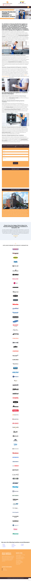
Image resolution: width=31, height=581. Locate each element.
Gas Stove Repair (18, 555)
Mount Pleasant (14, 545)
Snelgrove (13, 546)
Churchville (4, 546)
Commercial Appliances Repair (20, 554)
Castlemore (4, 545)
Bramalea (4, 544)
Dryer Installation (18, 560)
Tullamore (22, 545)
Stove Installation (18, 563)
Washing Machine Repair (19, 558)
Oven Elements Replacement (20, 557)
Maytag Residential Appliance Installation (9, 8)
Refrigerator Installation (19, 562)
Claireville (13, 544)
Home (3, 8)
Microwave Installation (19, 561)
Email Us (4, 568)
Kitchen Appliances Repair (20, 556)
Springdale (22, 544)
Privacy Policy (18, 564)
